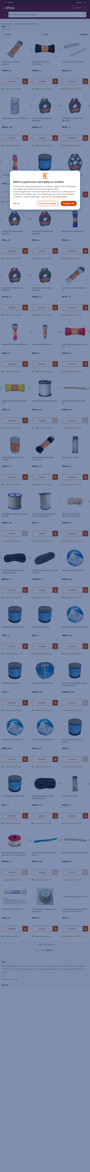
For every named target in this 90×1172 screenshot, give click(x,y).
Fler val (16, 203)
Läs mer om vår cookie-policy (54, 197)
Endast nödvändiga (47, 203)
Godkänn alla (69, 203)
